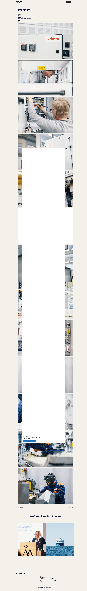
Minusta (41, 581)
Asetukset (57, 440)
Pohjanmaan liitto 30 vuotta (32, 557)
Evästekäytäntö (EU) (43, 583)
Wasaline (60, 557)
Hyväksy (29, 440)
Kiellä (43, 440)
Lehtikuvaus (41, 578)
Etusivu (41, 575)
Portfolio (41, 580)
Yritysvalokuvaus (42, 577)
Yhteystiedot (41, 582)
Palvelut (41, 576)
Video (40, 579)
